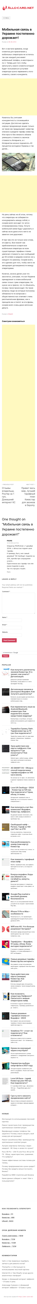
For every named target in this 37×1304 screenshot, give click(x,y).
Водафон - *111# (8, 1239)
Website (5, 632)
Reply (9, 572)
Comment (6, 591)
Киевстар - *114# (9, 1243)
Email (4, 625)
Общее (10, 314)
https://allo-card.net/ (25, 1296)
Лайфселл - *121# (9, 1246)
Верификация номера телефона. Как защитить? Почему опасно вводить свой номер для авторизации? (18, 1133)
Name (4, 617)
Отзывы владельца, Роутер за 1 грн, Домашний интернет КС (8, 494)
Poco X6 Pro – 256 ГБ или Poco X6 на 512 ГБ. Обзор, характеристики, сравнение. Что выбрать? (18, 1154)
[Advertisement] (18, 96)
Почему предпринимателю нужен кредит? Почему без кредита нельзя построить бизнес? (18, 1168)
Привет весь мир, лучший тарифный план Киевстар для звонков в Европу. (28, 495)
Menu (7, 18)
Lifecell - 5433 (7, 1221)
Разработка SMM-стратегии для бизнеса (18, 1175)
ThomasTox (6, 1267)
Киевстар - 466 (8, 1217)
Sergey (4, 1279)
